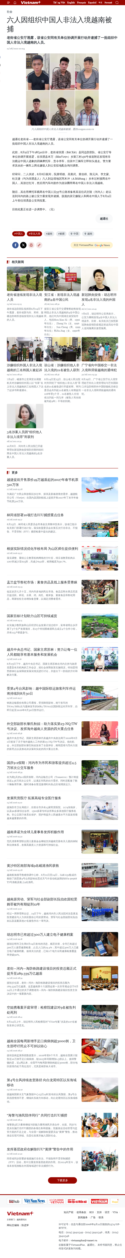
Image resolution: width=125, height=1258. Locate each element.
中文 (100, 3)
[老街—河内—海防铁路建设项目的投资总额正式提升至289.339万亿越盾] (100, 978)
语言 (107, 1212)
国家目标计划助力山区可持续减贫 (32, 616)
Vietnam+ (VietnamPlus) (31, 2)
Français (81, 2)
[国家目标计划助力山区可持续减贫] (100, 625)
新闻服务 (83, 1217)
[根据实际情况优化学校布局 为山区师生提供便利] (100, 558)
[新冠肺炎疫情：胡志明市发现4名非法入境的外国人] (100, 279)
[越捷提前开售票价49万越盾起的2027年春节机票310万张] (100, 489)
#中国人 (18, 233)
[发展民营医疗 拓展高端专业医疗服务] (100, 808)
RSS (91, 1212)
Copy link (39, 245)
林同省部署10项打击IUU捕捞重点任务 (35, 515)
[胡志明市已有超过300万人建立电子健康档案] (100, 944)
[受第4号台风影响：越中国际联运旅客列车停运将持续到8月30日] (100, 698)
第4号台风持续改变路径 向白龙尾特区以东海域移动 (42, 1082)
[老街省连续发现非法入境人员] (25, 279)
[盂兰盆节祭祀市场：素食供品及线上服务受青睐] (100, 592)
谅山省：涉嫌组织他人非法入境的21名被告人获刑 (61, 367)
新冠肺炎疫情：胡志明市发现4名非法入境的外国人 (99, 299)
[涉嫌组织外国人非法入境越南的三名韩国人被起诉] (25, 349)
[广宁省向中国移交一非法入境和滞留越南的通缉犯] (100, 349)
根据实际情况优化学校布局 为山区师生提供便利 (42, 549)
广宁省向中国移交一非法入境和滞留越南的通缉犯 (99, 367)
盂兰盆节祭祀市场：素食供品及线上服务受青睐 (42, 582)
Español (92, 2)
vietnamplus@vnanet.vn (84, 1240)
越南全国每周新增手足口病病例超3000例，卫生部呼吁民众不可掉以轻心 (41, 1043)
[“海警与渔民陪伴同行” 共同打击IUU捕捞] (100, 1125)
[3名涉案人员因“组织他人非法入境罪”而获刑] (25, 416)
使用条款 (81, 1212)
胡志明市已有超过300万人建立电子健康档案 (40, 934)
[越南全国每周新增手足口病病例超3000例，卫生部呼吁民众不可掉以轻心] (100, 1051)
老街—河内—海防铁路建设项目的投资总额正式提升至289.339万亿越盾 (41, 971)
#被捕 (61, 233)
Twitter (23, 245)
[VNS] (19, 1201)
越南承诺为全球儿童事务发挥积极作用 (35, 832)
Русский (108, 3)
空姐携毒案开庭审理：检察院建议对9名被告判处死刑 (41, 1010)
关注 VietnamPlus (83, 245)
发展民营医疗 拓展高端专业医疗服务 (34, 798)
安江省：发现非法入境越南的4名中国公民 (61, 297)
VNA (115, 1212)
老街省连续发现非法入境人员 (24, 297)
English (71, 2)
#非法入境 (34, 233)
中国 (75, 233)
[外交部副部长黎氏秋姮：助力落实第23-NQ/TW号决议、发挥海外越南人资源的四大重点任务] (100, 733)
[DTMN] (62, 1201)
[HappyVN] (104, 1201)
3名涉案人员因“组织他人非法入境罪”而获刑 (24, 434)
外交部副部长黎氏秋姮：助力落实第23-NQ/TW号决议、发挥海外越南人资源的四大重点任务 (42, 726)
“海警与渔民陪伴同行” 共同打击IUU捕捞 (37, 1115)
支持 (99, 1212)
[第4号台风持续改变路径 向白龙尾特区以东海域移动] (100, 1090)
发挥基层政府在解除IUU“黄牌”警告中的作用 (40, 1149)
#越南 (49, 233)
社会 (9, 11)
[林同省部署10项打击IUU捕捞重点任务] (100, 525)
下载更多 (62, 1180)
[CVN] (41, 1201)
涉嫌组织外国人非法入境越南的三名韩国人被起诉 (24, 367)
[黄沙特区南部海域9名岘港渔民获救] (100, 875)
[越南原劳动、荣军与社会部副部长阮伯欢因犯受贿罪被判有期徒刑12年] (100, 909)
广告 (93, 1217)
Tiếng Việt (59, 2)
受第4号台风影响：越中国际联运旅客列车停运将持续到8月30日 (41, 691)
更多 (15, 472)
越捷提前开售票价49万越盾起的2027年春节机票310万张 (42, 482)
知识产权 (68, 1212)
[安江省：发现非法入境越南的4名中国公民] (62, 279)
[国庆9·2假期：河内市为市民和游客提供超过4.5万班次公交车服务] (100, 772)
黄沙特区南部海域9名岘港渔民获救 (33, 866)
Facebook (15, 245)
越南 (89, 233)
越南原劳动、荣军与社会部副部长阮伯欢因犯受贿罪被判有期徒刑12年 (42, 901)
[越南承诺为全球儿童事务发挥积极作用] (100, 841)
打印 (31, 245)
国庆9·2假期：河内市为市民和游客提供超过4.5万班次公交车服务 (41, 765)
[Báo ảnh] (84, 1201)
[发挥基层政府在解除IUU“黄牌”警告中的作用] (100, 1159)
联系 (101, 1217)
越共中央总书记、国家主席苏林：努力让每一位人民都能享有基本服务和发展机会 (42, 652)
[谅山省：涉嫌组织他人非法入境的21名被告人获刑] (62, 349)
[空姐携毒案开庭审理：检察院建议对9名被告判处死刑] (100, 1017)
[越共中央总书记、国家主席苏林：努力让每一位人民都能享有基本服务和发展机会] (100, 659)
